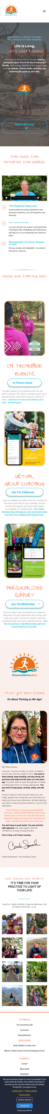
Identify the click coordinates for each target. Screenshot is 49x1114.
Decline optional (24, 1100)
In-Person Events (22, 382)
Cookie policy (17, 1091)
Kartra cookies (31, 1091)
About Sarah (24, 1069)
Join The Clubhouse (22, 492)
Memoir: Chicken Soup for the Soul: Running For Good (24, 1051)
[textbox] (24, 697)
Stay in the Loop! (24, 124)
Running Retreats (24, 1035)
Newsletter (24, 1074)
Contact (24, 1064)
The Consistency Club (24, 1025)
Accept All (24, 1106)
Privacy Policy (24, 1095)
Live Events (24, 1030)
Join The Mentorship (23, 604)
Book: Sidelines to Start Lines (24, 1045)
